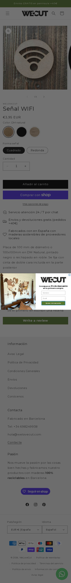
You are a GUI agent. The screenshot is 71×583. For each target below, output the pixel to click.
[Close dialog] (69, 275)
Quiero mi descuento (53, 303)
